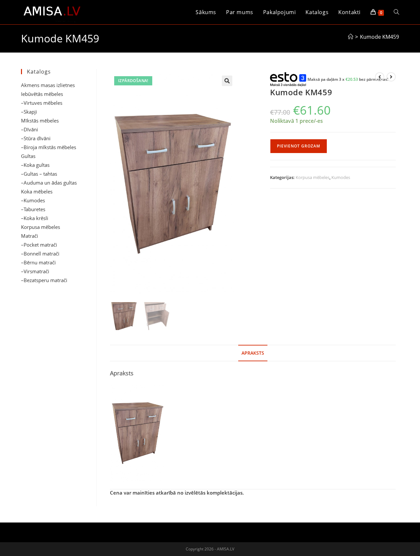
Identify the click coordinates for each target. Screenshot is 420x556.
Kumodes (340, 177)
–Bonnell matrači (40, 253)
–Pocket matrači (39, 244)
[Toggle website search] (396, 12)
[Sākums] (350, 36)
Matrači (29, 236)
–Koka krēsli (34, 218)
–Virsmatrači (35, 271)
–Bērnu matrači (38, 262)
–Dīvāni (29, 129)
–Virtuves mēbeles (41, 103)
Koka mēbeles (36, 191)
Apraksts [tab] (253, 353)
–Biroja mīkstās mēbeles (48, 147)
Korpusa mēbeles (312, 177)
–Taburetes (33, 209)
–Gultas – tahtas (39, 173)
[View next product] (391, 76)
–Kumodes (33, 200)
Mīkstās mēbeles (40, 120)
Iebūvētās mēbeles (42, 94)
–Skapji (29, 111)
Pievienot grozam (298, 146)
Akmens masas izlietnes (48, 85)
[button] (227, 81)
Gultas (28, 156)
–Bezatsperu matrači (44, 280)
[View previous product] (379, 76)
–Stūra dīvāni (36, 138)
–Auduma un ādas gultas (49, 182)
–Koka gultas (35, 165)
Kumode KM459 (379, 36)
